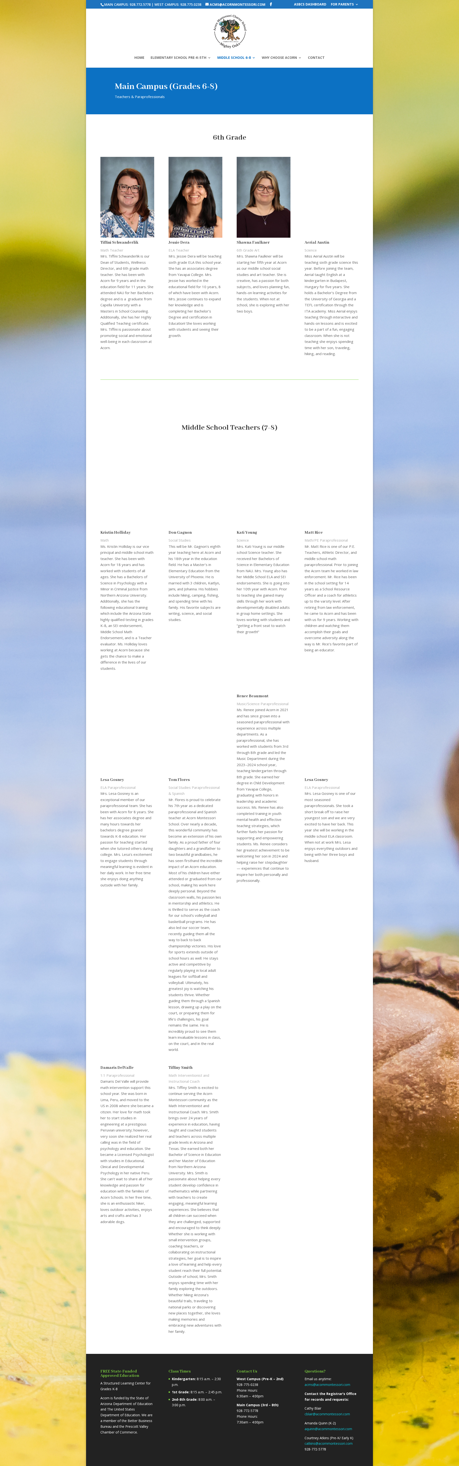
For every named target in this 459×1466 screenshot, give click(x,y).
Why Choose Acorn (279, 58)
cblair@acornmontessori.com (327, 1414)
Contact (316, 58)
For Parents (342, 4)
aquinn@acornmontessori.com (328, 1429)
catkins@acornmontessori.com (329, 1443)
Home (139, 58)
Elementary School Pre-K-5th (178, 58)
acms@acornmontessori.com (327, 1384)
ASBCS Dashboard (310, 4)
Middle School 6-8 (234, 58)
